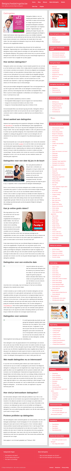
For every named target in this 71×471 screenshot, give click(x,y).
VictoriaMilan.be (8, 305)
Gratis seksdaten (56, 375)
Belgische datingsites (57, 133)
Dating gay (55, 153)
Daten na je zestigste (57, 251)
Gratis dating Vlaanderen (58, 286)
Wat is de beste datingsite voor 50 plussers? (50, 457)
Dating (53, 141)
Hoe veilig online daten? (58, 443)
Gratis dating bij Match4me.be (59, 292)
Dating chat (55, 173)
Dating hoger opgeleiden (58, 176)
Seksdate (54, 383)
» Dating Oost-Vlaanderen (58, 340)
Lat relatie (54, 196)
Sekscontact (55, 395)
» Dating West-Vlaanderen (58, 344)
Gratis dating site (56, 276)
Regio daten (55, 221)
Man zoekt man (56, 198)
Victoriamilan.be (56, 111)
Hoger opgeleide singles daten (59, 186)
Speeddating (55, 424)
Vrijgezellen (55, 239)
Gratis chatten (55, 266)
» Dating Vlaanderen (57, 342)
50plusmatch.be (56, 90)
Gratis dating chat (56, 274)
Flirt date (54, 184)
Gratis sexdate (55, 385)
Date (53, 147)
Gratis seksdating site (57, 379)
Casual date (55, 137)
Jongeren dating (56, 194)
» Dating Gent (55, 332)
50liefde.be (55, 88)
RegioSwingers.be (56, 105)
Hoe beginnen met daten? (11, 455)
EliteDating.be (55, 70)
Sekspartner (55, 393)
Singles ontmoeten (56, 227)
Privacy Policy (65, 467)
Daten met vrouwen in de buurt (59, 151)
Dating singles (55, 178)
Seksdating (55, 373)
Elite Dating (55, 182)
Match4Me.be (9, 125)
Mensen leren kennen (57, 206)
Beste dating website (57, 131)
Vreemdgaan (55, 237)
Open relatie (55, 216)
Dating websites (56, 180)
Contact (51, 467)
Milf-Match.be (55, 102)
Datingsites (55, 157)
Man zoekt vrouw (56, 200)
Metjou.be (54, 78)
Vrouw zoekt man (56, 231)
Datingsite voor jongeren (58, 163)
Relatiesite (54, 218)
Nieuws (45, 2)
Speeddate (55, 426)
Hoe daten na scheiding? (11, 459)
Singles (42, 6)
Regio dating (55, 220)
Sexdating (54, 396)
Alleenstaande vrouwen (58, 127)
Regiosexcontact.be (57, 107)
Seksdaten (54, 381)
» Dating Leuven (56, 336)
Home (33, 2)
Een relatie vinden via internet (59, 169)
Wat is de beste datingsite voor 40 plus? (49, 455)
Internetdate (55, 190)
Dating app (55, 155)
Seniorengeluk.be (56, 92)
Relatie (63, 2)
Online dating (55, 208)
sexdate (21, 144)
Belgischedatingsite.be (14, 3)
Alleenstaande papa (57, 410)
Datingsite (54, 159)
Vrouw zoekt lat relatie (57, 235)
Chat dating (55, 139)
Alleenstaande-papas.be (58, 55)
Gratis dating (55, 272)
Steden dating (55, 223)
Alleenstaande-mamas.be (58, 53)
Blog (39, 2)
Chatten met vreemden (57, 143)
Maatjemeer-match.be (57, 74)
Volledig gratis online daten (59, 298)
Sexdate (54, 398)
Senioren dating (56, 257)
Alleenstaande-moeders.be (59, 57)
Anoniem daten (56, 129)
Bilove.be (54, 66)
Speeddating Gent (56, 430)
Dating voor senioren (57, 253)
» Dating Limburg (56, 338)
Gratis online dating (57, 280)
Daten (53, 149)
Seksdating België (56, 387)
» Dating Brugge (56, 330)
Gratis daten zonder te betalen (59, 278)
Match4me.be (55, 76)
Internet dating (55, 188)
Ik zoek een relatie (56, 192)
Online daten (55, 210)
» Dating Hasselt (56, 334)
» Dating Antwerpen (57, 328)
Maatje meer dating (57, 204)
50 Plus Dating (55, 249)
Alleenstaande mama (57, 408)
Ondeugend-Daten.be (57, 103)
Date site (54, 145)
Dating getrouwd (56, 174)
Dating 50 (54, 171)
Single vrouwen (56, 225)
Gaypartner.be (55, 72)
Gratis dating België (57, 282)
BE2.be (54, 38)
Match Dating (55, 202)
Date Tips (34, 6)
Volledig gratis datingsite (58, 300)
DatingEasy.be (55, 68)
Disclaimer (57, 467)
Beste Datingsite (54, 2)
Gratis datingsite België (58, 284)
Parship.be (55, 39)
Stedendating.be (56, 41)
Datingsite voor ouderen (58, 255)
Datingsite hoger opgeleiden (59, 161)
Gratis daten (55, 270)
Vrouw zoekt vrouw (57, 233)
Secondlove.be (56, 109)
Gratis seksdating (56, 377)
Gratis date (55, 268)
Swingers (54, 229)
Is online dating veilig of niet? (12, 457)
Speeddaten (55, 428)
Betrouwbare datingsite (58, 135)
